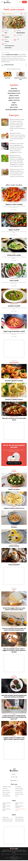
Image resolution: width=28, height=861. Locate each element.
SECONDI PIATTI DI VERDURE (20, 7)
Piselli (12, 105)
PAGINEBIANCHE (4, 851)
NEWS (14, 693)
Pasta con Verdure (6, 792)
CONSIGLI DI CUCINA (14, 606)
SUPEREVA (14, 852)
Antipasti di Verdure (7, 786)
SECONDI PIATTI (12, 7)
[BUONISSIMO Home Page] (7, 2)
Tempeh (10, 100)
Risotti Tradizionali (6, 796)
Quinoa (12, 88)
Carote (13, 102)
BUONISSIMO (24, 851)
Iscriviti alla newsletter (14, 463)
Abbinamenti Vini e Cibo (8, 819)
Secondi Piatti (18, 786)
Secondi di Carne (18, 792)
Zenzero (11, 95)
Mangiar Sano (5, 817)
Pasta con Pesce (6, 790)
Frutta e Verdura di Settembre (19, 806)
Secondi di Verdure (19, 788)
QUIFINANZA (20, 851)
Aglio (10, 97)
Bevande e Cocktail (19, 794)
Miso (11, 107)
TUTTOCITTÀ (9, 851)
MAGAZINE (14, 714)
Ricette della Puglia (19, 819)
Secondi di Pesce (18, 790)
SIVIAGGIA (15, 851)
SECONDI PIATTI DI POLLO (14, 416)
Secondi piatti (14, 361)
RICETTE (8, 7)
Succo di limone (11, 93)
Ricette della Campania (7, 821)
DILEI (12, 851)
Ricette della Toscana (19, 821)
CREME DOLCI (14, 563)
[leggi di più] (26, 65)
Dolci (16, 796)
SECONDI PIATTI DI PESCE (14, 227)
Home (4, 7)
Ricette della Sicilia (19, 817)
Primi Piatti (5, 788)
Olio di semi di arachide (11, 109)
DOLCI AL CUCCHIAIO (14, 525)
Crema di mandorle (13, 90)
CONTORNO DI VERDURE (14, 487)
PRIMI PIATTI (14, 506)
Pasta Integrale (6, 794)
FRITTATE (14, 253)
